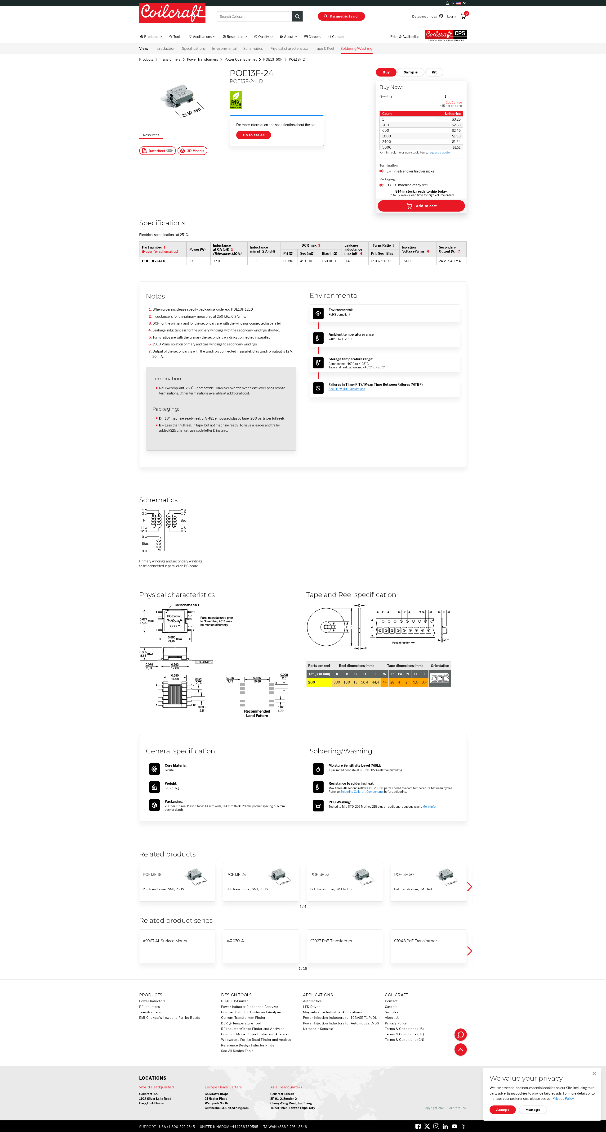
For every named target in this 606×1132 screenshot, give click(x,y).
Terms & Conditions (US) (404, 1029)
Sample (411, 72)
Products (146, 59)
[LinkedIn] (445, 1126)
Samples (391, 1012)
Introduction (165, 48)
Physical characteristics (288, 48)
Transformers (170, 59)
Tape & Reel (324, 48)
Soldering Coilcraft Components (361, 791)
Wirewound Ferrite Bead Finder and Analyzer (257, 1039)
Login (451, 16)
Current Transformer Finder (243, 1017)
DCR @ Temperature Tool (241, 1023)
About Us (392, 1017)
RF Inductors (149, 1007)
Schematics (253, 48)
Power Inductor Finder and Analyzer (249, 1007)
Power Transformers (202, 59)
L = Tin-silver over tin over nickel (411, 171)
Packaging (387, 179)
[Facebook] (418, 1126)
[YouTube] (454, 1126)
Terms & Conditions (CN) (404, 1039)
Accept (502, 1110)
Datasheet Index (424, 16)
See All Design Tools (237, 1051)
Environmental (224, 48)
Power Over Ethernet (241, 59)
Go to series (253, 135)
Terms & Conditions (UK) (404, 1034)
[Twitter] (427, 1126)
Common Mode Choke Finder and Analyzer (255, 1034)
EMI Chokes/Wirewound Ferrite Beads (169, 1017)
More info (429, 806)
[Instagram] (436, 1126)
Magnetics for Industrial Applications (332, 1012)
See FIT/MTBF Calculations (347, 389)
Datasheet (157, 151)
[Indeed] (463, 1126)
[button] (469, 887)
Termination (388, 165)
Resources (151, 135)
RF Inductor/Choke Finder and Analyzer (252, 1029)
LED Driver (311, 1007)
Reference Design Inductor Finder (248, 1045)
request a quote (439, 152)
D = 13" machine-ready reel (407, 185)
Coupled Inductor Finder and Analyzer (251, 1012)
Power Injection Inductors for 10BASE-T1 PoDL (340, 1017)
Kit (434, 72)
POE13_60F (272, 59)
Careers (391, 1007)
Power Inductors (152, 1001)
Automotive (312, 1001)
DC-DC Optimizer (234, 1001)
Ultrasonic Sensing (318, 1029)
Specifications (193, 48)
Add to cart (426, 206)
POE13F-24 (298, 59)
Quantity (385, 96)
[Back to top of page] (460, 1049)
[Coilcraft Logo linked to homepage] (172, 13)
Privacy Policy (396, 1023)
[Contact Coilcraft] (460, 1034)
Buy (386, 72)
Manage (533, 1110)
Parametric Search (344, 16)
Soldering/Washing (357, 48)
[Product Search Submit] (297, 16)
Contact (391, 1001)
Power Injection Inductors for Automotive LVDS (341, 1023)
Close (594, 1073)
